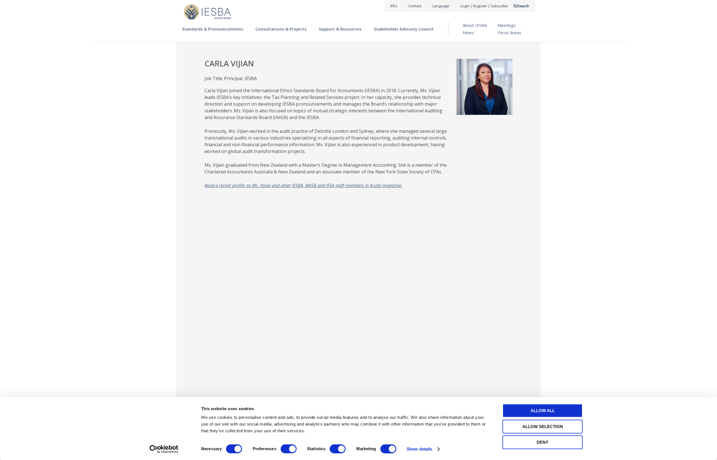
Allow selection (542, 426)
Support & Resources (340, 29)
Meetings (507, 25)
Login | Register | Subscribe (484, 5)
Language (440, 5)
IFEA (393, 5)
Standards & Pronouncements (212, 29)
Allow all (542, 410)
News (468, 32)
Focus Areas (509, 32)
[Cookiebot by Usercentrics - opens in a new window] (163, 449)
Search (523, 6)
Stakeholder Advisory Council (403, 29)
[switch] (289, 448)
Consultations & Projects (281, 29)
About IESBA (475, 25)
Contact (414, 5)
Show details (419, 449)
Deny (542, 442)
